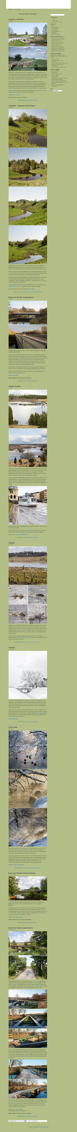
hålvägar (13, 92)
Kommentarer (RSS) (44, 1127)
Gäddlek (11, 543)
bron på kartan (17, 94)
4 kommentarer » (38, 642)
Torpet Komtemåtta (54, 76)
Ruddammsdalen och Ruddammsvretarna (59, 80)
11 (31, 1121)
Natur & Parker (30, 291)
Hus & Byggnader (54, 28)
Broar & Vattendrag (27, 100)
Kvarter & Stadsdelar (55, 31)
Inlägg (54, 18)
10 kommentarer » (34, 1116)
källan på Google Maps (19, 864)
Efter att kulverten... (60, 42)
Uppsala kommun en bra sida (14, 286)
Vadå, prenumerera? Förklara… (57, 21)
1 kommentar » (34, 100)
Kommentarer (55, 20)
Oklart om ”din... (58, 45)
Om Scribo (17, 9)
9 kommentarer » (34, 721)
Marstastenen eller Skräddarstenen (57, 84)
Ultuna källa (12, 727)
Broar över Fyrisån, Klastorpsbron (20, 928)
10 (29, 1121)
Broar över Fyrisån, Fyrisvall (61, 67)
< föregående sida (13, 1121)
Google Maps (31, 289)
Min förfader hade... (61, 48)
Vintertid (11, 647)
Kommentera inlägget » (38, 291)
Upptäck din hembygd (55, 34)
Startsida (10, 9)
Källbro (57, 59)
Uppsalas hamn (54, 72)
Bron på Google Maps (13, 718)
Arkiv (52, 90)
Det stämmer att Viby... (61, 38)
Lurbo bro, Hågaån (54, 75)
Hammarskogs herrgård (23, 637)
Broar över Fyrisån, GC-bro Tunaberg (21, 873)
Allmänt (52, 25)
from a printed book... (61, 49)
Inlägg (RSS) (37, 1127)
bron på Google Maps (18, 917)
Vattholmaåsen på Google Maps (21, 534)
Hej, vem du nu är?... (59, 43)
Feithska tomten (54, 86)
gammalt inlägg (30, 530)
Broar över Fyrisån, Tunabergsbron (21, 297)
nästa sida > (35, 1121)
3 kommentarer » (34, 380)
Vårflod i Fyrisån (14, 386)
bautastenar (40, 713)
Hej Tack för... (61, 39)
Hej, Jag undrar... (61, 46)
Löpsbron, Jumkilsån (16, 19)
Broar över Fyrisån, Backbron (56, 73)
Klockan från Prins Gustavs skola (62, 63)
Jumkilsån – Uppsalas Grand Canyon (21, 106)
